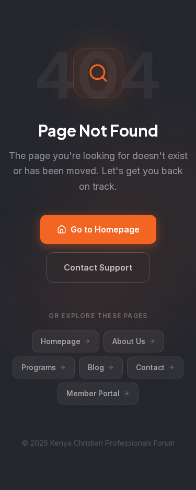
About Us (128, 341)
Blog (96, 367)
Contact (150, 367)
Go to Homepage (105, 229)
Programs (38, 367)
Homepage (60, 341)
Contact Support (98, 267)
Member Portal (93, 393)
